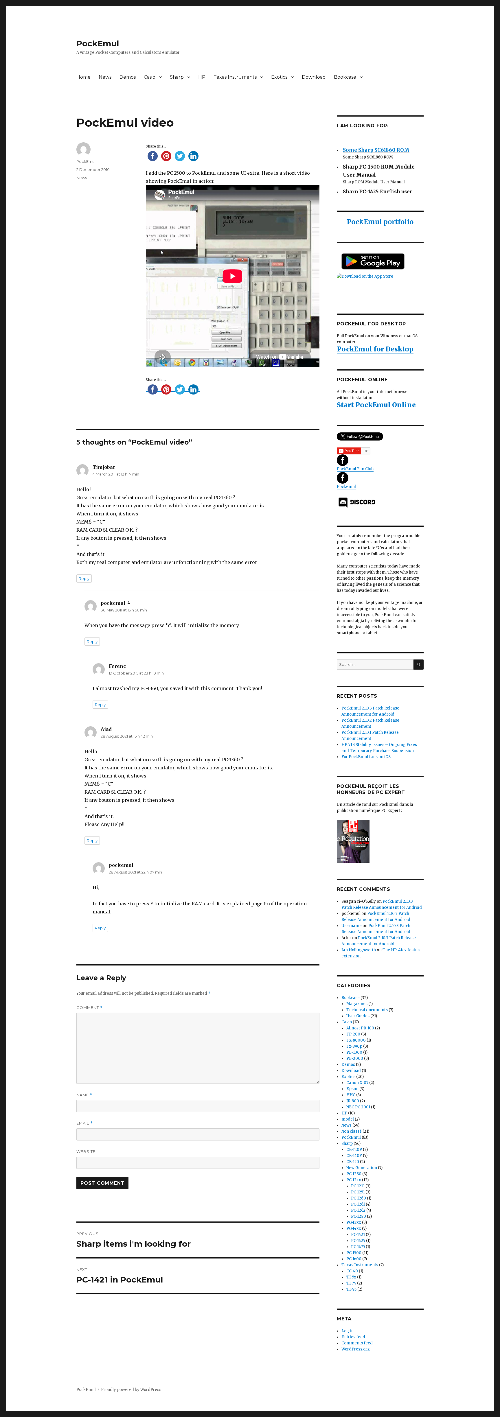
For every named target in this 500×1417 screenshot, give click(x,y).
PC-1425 (358, 1240)
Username (351, 925)
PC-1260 (358, 1198)
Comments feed (357, 1343)
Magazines (356, 1003)
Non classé (351, 1131)
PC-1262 (358, 1210)
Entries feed (353, 1337)
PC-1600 (353, 1258)
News (105, 77)
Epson (352, 1088)
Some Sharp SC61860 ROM (376, 145)
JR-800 (352, 1101)
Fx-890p (354, 1046)
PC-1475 (358, 1246)
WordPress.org (355, 1349)
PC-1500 (353, 1252)
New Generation (361, 1167)
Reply (84, 578)
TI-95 (351, 1289)
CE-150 (352, 1161)
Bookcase (345, 77)
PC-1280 (353, 1173)
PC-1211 (358, 1186)
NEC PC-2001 (358, 1107)
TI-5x (351, 1277)
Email (84, 1123)
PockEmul (97, 43)
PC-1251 (358, 1192)
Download (314, 77)
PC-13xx (353, 1222)
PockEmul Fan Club (355, 469)
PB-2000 (354, 1058)
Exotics (279, 77)
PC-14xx (353, 1228)
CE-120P (354, 1149)
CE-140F (354, 1155)
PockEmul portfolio (380, 222)
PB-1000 (354, 1052)
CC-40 (352, 1271)
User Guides (358, 1016)
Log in (347, 1330)
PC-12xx (353, 1180)
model (347, 1119)
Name (84, 1094)
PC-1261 (358, 1204)
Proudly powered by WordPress (131, 1389)
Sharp (177, 77)
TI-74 (351, 1283)
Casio (149, 77)
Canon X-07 (357, 1082)
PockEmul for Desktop (375, 349)
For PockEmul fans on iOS (366, 756)
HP (201, 77)
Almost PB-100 (360, 1028)
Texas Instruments (235, 77)
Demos (128, 77)
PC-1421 (358, 1234)
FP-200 (353, 1034)
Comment (89, 1007)
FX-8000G (356, 1040)
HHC (350, 1094)
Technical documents (367, 1009)
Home (83, 77)
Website (85, 1151)
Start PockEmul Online (376, 405)
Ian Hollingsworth (358, 950)
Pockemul (346, 486)
